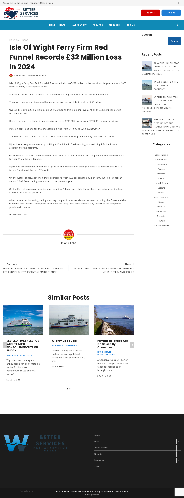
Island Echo (19, 75)
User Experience (161, 225)
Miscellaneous (161, 197)
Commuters (161, 159)
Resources (99, 460)
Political (161, 206)
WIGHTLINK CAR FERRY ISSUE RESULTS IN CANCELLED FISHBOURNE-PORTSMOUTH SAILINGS (160, 104)
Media (161, 192)
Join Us (171, 13)
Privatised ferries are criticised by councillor (112, 344)
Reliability (161, 211)
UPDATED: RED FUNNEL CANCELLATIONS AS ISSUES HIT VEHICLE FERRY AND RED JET (103, 268)
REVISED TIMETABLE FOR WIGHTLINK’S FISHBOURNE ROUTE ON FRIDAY (22, 345)
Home (52, 25)
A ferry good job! (64, 341)
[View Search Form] (178, 25)
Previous (5, 345)
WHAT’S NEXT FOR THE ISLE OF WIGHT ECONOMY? (166, 85)
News (25, 40)
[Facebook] (178, 3)
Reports (161, 216)
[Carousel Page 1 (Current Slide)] (68, 389)
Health (161, 178)
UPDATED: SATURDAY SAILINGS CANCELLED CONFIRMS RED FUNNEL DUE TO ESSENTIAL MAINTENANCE (33, 268)
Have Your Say (100, 447)
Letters (161, 187)
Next (132, 345)
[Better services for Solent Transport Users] (21, 13)
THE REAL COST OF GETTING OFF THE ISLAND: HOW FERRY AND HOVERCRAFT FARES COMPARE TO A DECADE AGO (161, 126)
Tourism (161, 220)
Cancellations (161, 154)
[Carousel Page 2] (70, 389)
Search (147, 35)
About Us (98, 454)
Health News (161, 183)
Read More (14, 380)
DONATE (151, 13)
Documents (161, 164)
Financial (14, 40)
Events (161, 169)
